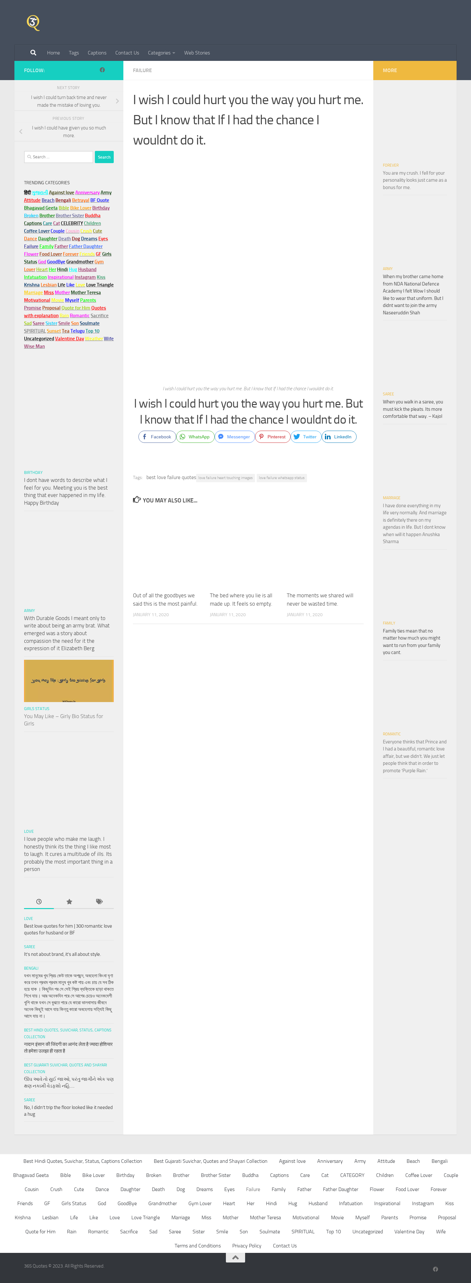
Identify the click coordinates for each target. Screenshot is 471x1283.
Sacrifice (100, 316)
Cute (79, 1189)
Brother (181, 1175)
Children (385, 1175)
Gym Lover (199, 1203)
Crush (56, 1189)
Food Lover (407, 1189)
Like (93, 1217)
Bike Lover (93, 1175)
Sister (199, 1232)
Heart (229, 1203)
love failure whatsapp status (282, 478)
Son (244, 1232)
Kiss (449, 1203)
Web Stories (197, 53)
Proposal (447, 1217)
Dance (102, 1189)
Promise (32, 308)
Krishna (23, 1217)
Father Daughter (340, 1189)
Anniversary (330, 1161)
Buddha (250, 1175)
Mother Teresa (265, 1217)
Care (305, 1175)
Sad (153, 1232)
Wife (441, 1232)
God (102, 1203)
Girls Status (36, 708)
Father (304, 1189)
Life (74, 1217)
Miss (49, 292)
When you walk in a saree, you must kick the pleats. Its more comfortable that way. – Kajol (413, 409)
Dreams (204, 1189)
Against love (292, 1161)
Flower (377, 1189)
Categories (159, 53)
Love (29, 831)
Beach (48, 200)
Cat (325, 1175)
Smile (222, 1232)
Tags (74, 53)
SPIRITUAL (35, 331)
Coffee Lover (418, 1175)
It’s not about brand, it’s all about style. (62, 954)
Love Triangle (145, 1217)
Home (53, 53)
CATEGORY (352, 1175)
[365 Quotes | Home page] (33, 22)
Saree (29, 947)
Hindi (271, 1203)
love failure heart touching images (225, 478)
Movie (337, 1217)
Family (46, 246)
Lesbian (50, 1217)
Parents (389, 1217)
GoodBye (127, 1203)
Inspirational (387, 1203)
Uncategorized (367, 1232)
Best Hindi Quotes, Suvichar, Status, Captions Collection (82, 1161)
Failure (142, 70)
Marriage (33, 292)
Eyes (229, 1189)
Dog (181, 1189)
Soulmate (270, 1232)
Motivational (306, 1217)
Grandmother (162, 1203)
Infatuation (351, 1203)
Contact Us (127, 53)
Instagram (85, 277)
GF (47, 1203)
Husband (87, 269)
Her (52, 269)
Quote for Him (40, 1232)
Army (29, 610)
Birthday (101, 208)
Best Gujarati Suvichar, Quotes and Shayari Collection (211, 1161)
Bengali (31, 968)
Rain (72, 1232)
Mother (230, 1217)
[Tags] (99, 902)
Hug (73, 269)
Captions (97, 53)
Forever (391, 165)
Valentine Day (69, 339)
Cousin (32, 1189)
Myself (362, 1217)
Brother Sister (216, 1175)
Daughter (130, 1189)
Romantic (392, 734)
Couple (451, 1175)
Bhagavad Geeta (31, 1175)
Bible (65, 1175)
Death (158, 1189)
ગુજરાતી (40, 192)
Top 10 (333, 1232)
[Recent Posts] (39, 902)
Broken (153, 1175)
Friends (25, 1203)
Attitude (32, 200)
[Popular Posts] (69, 902)
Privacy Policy (246, 1246)
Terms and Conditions (198, 1246)
